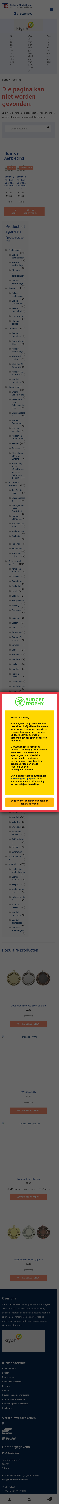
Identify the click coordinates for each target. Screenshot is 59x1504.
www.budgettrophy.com (23, 778)
